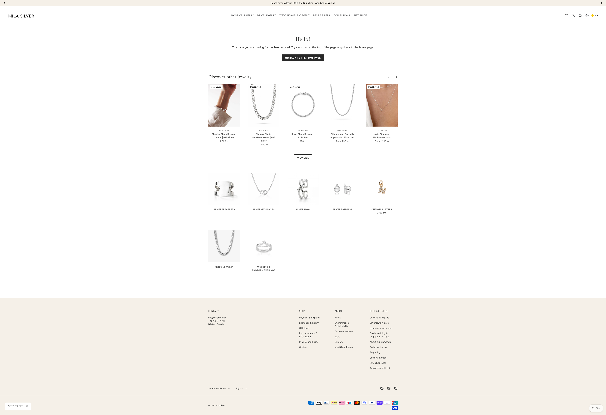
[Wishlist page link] (566, 15)
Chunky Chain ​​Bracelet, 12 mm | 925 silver (224, 136)
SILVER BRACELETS (224, 209)
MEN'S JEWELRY (266, 15)
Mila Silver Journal (344, 347)
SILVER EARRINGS (342, 209)
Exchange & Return (309, 322)
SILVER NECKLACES (263, 209)
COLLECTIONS (342, 15)
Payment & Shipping (309, 317)
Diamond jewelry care (381, 328)
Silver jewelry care (379, 322)
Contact (303, 347)
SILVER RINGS (303, 209)
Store (337, 336)
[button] (580, 15)
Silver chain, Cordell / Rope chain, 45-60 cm (342, 136)
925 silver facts (378, 363)
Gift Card (304, 328)
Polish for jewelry (378, 347)
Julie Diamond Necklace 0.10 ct (382, 136)
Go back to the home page (303, 57)
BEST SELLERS (321, 15)
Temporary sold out (380, 368)
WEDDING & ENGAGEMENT (294, 15)
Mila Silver (220, 405)
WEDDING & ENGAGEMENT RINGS (263, 269)
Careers (339, 342)
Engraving (375, 352)
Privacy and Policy (308, 342)
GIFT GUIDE (360, 15)
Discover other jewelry (230, 76)
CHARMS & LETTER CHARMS (381, 211)
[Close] (27, 406)
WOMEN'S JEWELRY (242, 15)
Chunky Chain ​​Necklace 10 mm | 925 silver (263, 137)
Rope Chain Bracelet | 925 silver (303, 136)
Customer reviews (344, 331)
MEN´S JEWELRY (224, 267)
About (338, 317)
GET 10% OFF (15, 406)
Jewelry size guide (379, 317)
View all (303, 157)
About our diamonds (380, 342)
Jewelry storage (378, 357)
